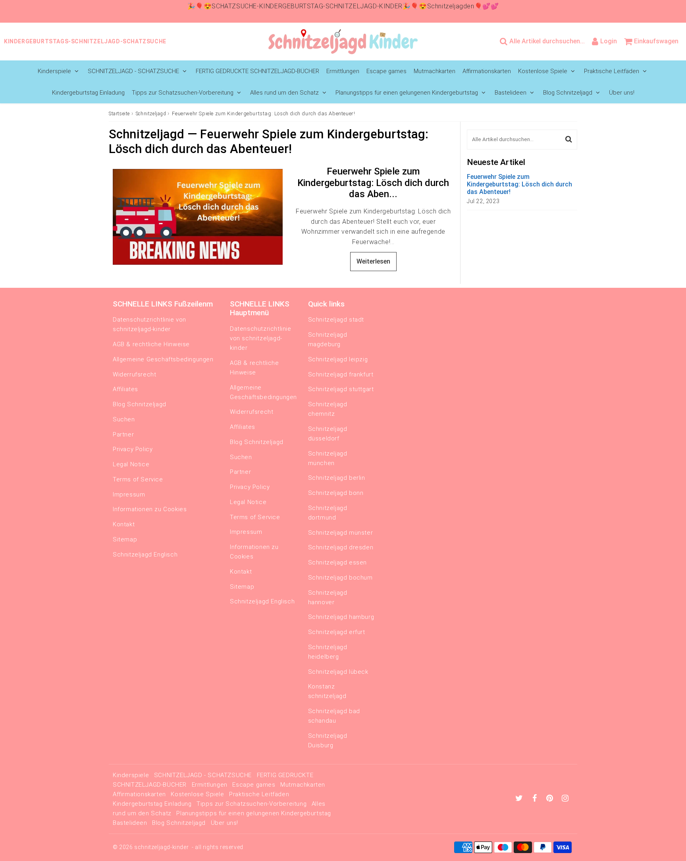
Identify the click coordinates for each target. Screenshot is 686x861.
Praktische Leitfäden (611, 71)
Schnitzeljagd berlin (336, 477)
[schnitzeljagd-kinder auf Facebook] (536, 799)
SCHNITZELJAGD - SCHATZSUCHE (133, 71)
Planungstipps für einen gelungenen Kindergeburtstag (406, 92)
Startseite (119, 113)
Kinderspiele (54, 71)
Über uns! (621, 92)
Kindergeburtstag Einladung (88, 92)
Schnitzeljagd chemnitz (327, 409)
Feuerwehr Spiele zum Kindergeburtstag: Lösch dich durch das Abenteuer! (519, 184)
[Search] (569, 139)
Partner (123, 434)
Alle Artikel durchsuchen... (547, 41)
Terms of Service (138, 479)
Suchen (124, 419)
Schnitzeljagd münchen (327, 458)
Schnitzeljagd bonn (336, 492)
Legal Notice (131, 464)
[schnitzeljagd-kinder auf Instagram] (565, 799)
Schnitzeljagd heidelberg (327, 652)
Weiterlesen (373, 261)
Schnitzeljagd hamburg (341, 617)
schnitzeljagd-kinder (161, 847)
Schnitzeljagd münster (340, 532)
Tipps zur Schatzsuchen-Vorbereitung (182, 92)
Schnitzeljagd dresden (341, 547)
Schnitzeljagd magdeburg (327, 339)
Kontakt (124, 524)
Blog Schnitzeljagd (567, 92)
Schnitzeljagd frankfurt (341, 374)
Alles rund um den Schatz (284, 92)
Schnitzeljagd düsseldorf (327, 433)
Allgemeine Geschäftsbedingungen (163, 359)
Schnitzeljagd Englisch (145, 554)
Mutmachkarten (434, 71)
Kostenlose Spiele (542, 71)
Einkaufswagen (656, 41)
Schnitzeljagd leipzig (338, 359)
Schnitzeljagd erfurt (336, 632)
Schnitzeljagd (151, 113)
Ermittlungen (342, 71)
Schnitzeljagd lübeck (338, 671)
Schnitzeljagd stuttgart (341, 389)
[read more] (198, 217)
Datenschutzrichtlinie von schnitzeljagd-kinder (149, 324)
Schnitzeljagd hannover (327, 597)
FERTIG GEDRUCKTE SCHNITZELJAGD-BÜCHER (257, 71)
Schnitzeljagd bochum (340, 577)
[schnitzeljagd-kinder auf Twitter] (520, 799)
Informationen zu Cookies (150, 509)
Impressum (129, 494)
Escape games (386, 71)
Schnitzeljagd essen (337, 562)
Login (608, 41)
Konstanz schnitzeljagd (327, 691)
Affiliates (125, 389)
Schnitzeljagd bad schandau (334, 716)
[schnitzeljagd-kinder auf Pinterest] (550, 799)
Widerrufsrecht (134, 374)
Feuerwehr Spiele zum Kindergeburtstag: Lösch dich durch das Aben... (373, 183)
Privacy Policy (132, 449)
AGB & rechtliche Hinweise (151, 344)
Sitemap (125, 539)
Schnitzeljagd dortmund (327, 512)
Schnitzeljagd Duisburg (327, 740)
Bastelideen (510, 92)
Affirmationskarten (486, 71)
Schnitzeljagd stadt (336, 319)
